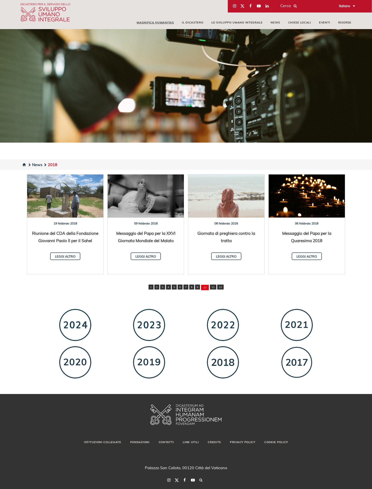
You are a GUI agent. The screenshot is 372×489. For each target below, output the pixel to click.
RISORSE (344, 22)
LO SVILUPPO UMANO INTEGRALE (237, 22)
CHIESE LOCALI (299, 22)
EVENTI (324, 22)
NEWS (275, 22)
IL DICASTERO (192, 22)
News (37, 164)
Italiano (344, 6)
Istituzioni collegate (102, 442)
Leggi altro (65, 256)
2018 (52, 164)
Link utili (191, 442)
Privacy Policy (242, 442)
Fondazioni (140, 442)
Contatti (166, 442)
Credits (214, 442)
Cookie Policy (276, 442)
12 (220, 287)
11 (213, 287)
